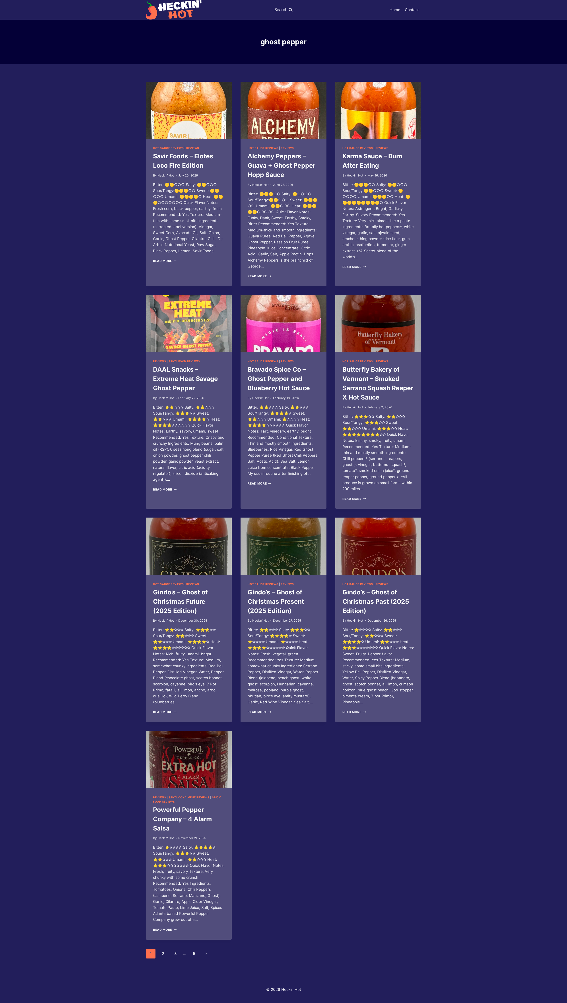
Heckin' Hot (165, 175)
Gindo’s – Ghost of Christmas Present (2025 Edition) (276, 601)
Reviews (192, 148)
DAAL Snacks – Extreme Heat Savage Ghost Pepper (185, 379)
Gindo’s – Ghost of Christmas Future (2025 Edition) (180, 601)
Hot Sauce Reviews (168, 148)
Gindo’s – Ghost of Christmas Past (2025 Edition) (375, 601)
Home (395, 10)
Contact (412, 10)
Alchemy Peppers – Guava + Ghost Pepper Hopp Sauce (281, 165)
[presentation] (189, 110)
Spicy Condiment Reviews (189, 797)
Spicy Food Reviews (184, 361)
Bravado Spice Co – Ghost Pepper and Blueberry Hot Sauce (279, 379)
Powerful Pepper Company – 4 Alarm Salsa (182, 819)
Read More (165, 261)
